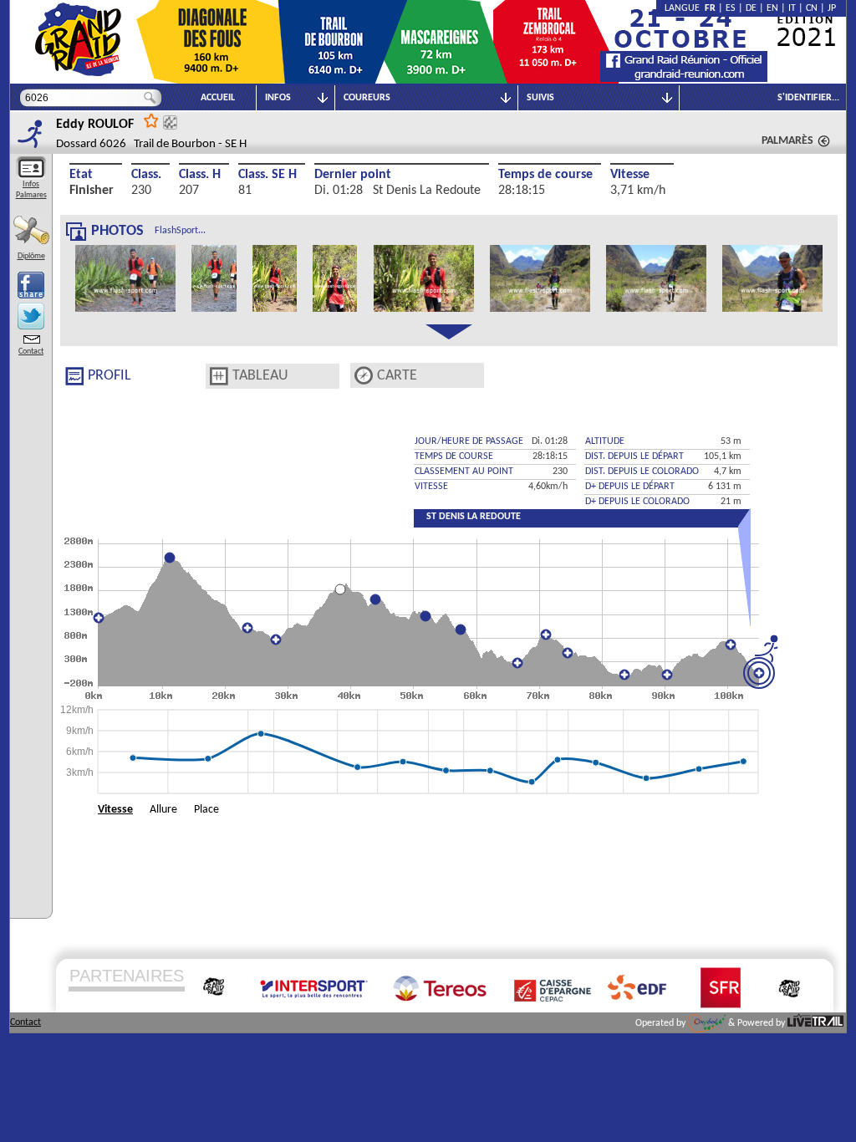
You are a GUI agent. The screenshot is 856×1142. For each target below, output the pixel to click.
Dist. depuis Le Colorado (642, 471)
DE (751, 8)
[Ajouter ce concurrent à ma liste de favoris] (151, 120)
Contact (30, 351)
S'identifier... (808, 98)
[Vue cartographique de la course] (363, 375)
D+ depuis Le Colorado (637, 502)
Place (206, 809)
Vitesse (630, 174)
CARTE (397, 376)
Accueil (218, 98)
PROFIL (109, 376)
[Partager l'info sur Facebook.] (31, 285)
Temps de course (545, 174)
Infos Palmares (31, 190)
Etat (81, 174)
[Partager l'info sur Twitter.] (31, 316)
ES (731, 8)
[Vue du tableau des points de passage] (219, 376)
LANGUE (685, 8)
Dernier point (352, 174)
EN (772, 8)
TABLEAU (260, 376)
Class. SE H (267, 174)
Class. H (200, 174)
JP (832, 8)
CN (812, 8)
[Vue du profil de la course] (74, 376)
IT (792, 8)
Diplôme (31, 256)
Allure (163, 809)
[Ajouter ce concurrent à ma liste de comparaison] (170, 122)
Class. (146, 174)
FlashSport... (180, 231)
